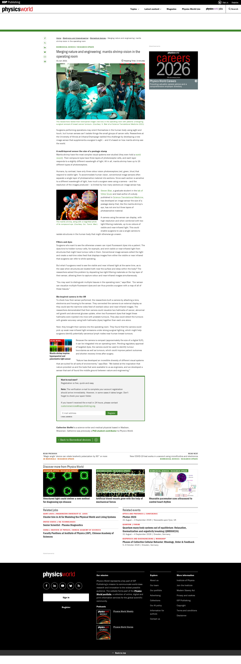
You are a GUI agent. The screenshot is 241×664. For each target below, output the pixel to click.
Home (58, 38)
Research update (85, 47)
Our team (154, 585)
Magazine (171, 9)
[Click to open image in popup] (77, 205)
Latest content (151, 9)
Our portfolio (156, 590)
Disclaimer (181, 615)
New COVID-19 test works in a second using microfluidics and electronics (164, 455)
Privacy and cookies (186, 595)
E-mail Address (66, 417)
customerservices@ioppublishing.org (78, 406)
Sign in (225, 2)
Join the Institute (184, 585)
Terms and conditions (187, 610)
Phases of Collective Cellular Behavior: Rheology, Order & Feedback (158, 542)
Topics (133, 9)
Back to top (120, 652)
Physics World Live (191, 9)
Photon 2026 (129, 517)
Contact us (155, 618)
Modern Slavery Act (186, 590)
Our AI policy (156, 605)
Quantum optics (51, 471)
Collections (155, 600)
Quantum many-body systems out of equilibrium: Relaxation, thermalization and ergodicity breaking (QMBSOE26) (155, 529)
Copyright (181, 605)
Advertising (155, 595)
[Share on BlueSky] (45, 52)
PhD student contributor (104, 430)
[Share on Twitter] (45, 43)
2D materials (49, 459)
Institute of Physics (185, 580)
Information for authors (157, 612)
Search (236, 10)
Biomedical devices (98, 38)
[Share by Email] (45, 57)
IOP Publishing (184, 600)
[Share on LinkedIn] (45, 47)
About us (154, 580)
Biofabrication (104, 471)
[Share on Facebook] (45, 38)
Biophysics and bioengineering (75, 38)
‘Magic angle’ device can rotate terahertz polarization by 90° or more (75, 455)
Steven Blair (106, 190)
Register (235, 2)
